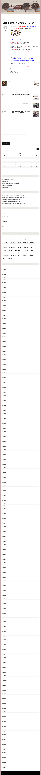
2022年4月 (3, 323)
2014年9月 (3, 554)
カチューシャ (18, 239)
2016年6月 (3, 500)
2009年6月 (3, 708)
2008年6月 (3, 739)
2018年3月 (3, 446)
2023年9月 (3, 287)
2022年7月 (3, 315)
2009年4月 (3, 713)
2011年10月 (3, 644)
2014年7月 (3, 559)
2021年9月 (3, 341)
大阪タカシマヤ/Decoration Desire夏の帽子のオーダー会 (10, 203)
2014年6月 (3, 562)
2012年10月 (3, 613)
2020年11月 (3, 364)
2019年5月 (3, 410)
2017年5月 (3, 472)
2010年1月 (3, 690)
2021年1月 (3, 359)
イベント (11, 19)
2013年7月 (3, 590)
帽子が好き (4, 250)
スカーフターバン (25, 239)
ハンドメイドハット (33, 239)
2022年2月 (3, 328)
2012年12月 (3, 608)
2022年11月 (3, 305)
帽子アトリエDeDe (17, 250)
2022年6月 (3, 318)
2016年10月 (3, 490)
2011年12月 (3, 639)
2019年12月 (3, 392)
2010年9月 (3, 675)
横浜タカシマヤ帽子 (6, 255)
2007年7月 (3, 767)
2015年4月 (3, 536)
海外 (2, 226)
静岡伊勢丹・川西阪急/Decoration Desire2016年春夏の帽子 (11, 195)
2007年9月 (3, 762)
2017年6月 (3, 469)
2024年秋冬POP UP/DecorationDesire (7, 185)
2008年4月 (3, 744)
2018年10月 (3, 428)
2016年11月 (3, 487)
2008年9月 (3, 731)
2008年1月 (3, 752)
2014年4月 (3, 567)
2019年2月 (3, 418)
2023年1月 (3, 300)
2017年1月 (3, 482)
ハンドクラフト (4, 216)
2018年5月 (3, 441)
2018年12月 (3, 423)
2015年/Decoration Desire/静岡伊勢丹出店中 (20, 103)
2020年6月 (3, 377)
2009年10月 (3, 698)
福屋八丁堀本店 (13, 255)
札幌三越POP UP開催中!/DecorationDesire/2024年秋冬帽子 (10, 183)
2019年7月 (3, 405)
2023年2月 (3, 297)
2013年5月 (3, 595)
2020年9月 (3, 369)
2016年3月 (3, 508)
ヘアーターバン (5, 242)
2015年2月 (3, 541)
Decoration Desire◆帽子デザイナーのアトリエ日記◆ (20, 7)
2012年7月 (3, 621)
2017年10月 (3, 459)
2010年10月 (3, 672)
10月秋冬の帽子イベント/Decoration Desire (8, 199)
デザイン (3, 213)
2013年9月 (3, 585)
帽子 (31, 247)
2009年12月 (3, 693)
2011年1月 (3, 667)
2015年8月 (3, 526)
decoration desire (5, 239)
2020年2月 (3, 387)
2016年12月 (3, 485)
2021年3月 (3, 354)
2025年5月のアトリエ (5, 181)
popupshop (12, 239)
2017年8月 (3, 464)
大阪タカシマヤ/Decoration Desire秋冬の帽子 (21, 94)
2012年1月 (3, 636)
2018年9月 (3, 431)
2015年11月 (3, 518)
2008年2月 (3, 749)
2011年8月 (3, 649)
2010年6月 (3, 680)
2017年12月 (3, 454)
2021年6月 (3, 346)
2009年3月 (3, 716)
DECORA (5, 30)
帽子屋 (32, 250)
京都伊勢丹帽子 (25, 242)
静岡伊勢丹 (31, 255)
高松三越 (4, 258)
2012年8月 (3, 618)
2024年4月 (3, 279)
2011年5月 (3, 657)
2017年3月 (3, 477)
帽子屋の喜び (4, 221)
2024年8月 (3, 274)
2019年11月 (3, 395)
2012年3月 (3, 631)
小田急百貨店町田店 (12, 247)
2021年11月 (3, 336)
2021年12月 (3, 333)
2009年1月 (3, 721)
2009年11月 (3, 695)
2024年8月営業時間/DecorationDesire (7, 187)
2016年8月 (3, 495)
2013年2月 (3, 603)
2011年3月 (3, 662)
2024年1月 (3, 282)
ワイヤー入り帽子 (12, 242)
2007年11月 (3, 757)
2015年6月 (3, 531)
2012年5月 (3, 626)
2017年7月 (3, 467)
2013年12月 (3, 577)
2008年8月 (3, 734)
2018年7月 (3, 436)
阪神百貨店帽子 (25, 255)
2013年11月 (3, 580)
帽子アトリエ (10, 250)
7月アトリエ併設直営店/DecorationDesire (8, 179)
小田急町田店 (5, 247)
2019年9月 (3, 400)
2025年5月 (3, 269)
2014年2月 (3, 572)
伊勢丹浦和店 (32, 242)
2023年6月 (3, 292)
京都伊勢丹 (19, 242)
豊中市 (19, 255)
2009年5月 (3, 711)
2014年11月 (3, 549)
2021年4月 (3, 351)
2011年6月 (3, 654)
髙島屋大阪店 (10, 258)
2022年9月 (3, 310)
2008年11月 (3, 726)
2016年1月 (3, 513)
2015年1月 (3, 544)
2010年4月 (3, 685)
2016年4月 (3, 505)
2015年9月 (3, 523)
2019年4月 (3, 413)
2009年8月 (3, 703)
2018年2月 (3, 449)
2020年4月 (3, 382)
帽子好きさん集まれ (25, 250)
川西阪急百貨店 (26, 247)
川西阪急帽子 (19, 247)
